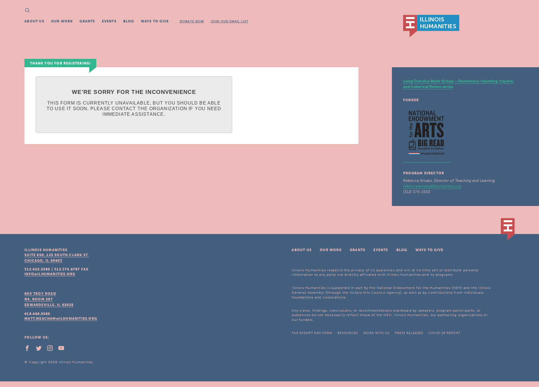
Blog (128, 21)
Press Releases (409, 333)
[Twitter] (41, 349)
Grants (87, 21)
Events (109, 21)
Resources (347, 333)
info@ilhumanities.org (49, 274)
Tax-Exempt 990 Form (312, 333)
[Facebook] (29, 349)
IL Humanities (431, 26)
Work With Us (376, 333)
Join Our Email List (229, 21)
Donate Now (192, 21)
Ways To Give (155, 21)
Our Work (62, 21)
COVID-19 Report (444, 333)
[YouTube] (63, 349)
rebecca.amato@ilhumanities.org (432, 186)
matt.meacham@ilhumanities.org (60, 319)
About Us (34, 21)
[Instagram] (52, 349)
